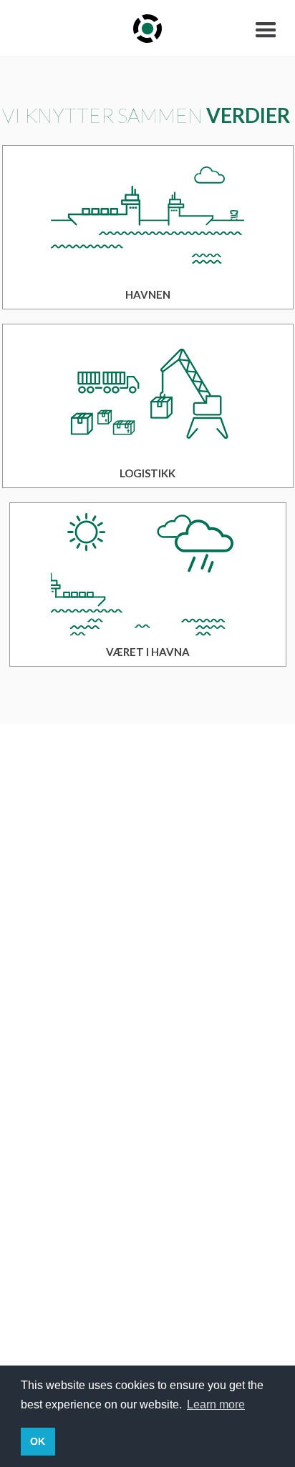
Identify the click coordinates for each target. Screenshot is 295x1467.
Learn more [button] (216, 1404)
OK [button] (37, 1441)
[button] (266, 28)
